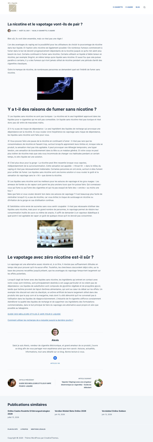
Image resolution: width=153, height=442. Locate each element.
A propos (24, 429)
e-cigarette (118, 7)
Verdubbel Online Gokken (114, 411)
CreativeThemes (51, 438)
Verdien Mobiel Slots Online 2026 (70, 411)
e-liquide (129, 7)
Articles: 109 (55, 363)
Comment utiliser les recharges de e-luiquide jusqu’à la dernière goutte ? (40, 320)
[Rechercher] (144, 7)
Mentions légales (38, 429)
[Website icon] (55, 358)
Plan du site (13, 429)
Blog (138, 7)
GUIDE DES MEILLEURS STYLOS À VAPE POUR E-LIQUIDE (34, 314)
